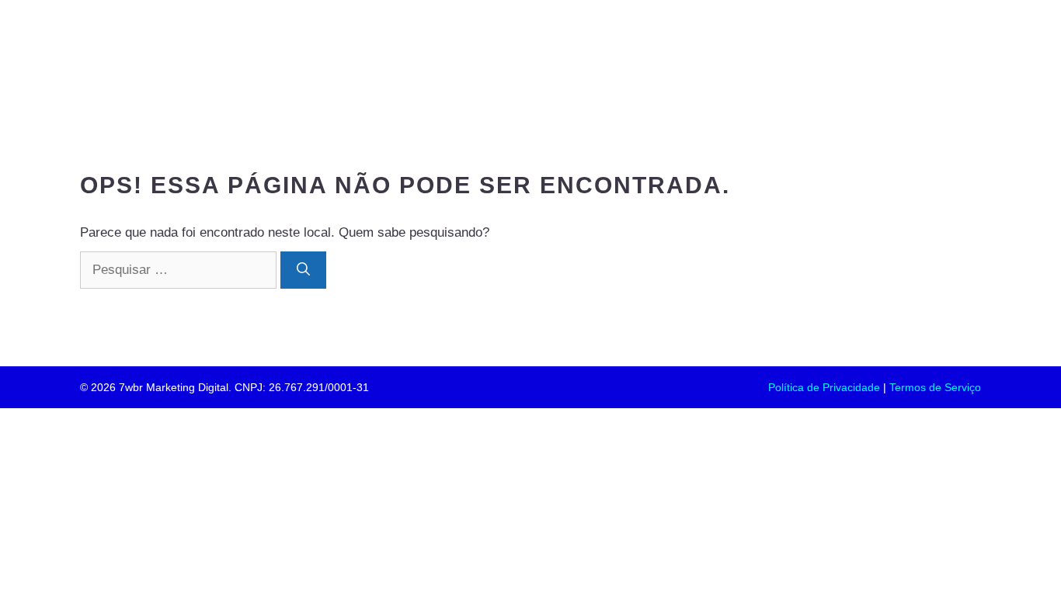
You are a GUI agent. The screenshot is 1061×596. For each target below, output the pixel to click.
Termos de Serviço (935, 387)
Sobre (613, 45)
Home (446, 45)
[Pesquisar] (303, 270)
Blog (861, 45)
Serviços (696, 45)
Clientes (784, 45)
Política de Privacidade (824, 387)
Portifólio (529, 45)
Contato (938, 45)
